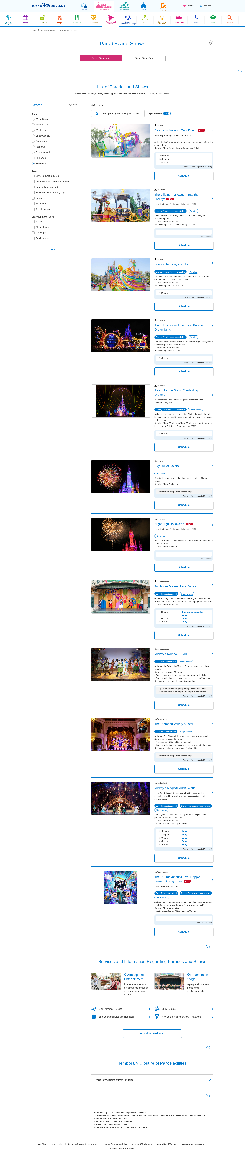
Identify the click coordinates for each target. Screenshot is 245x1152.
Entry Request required (47, 176)
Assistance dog (43, 209)
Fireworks (41, 233)
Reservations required (47, 187)
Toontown (40, 147)
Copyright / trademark (142, 1144)
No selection (42, 163)
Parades (40, 221)
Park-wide (41, 158)
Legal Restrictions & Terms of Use (83, 1144)
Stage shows (42, 227)
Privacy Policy (57, 1144)
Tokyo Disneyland (101, 58)
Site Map (42, 1144)
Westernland (42, 130)
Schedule (184, 175)
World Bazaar (42, 119)
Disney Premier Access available (52, 181)
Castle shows (42, 238)
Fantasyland (42, 141)
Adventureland (43, 124)
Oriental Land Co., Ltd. (167, 1144)
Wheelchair (41, 203)
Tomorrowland (43, 152)
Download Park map (152, 1033)
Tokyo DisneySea (144, 58)
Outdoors (40, 198)
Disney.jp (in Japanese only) (194, 1144)
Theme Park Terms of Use (115, 1144)
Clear (74, 105)
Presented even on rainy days (51, 192)
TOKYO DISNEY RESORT (50, 6)
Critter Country (43, 136)
